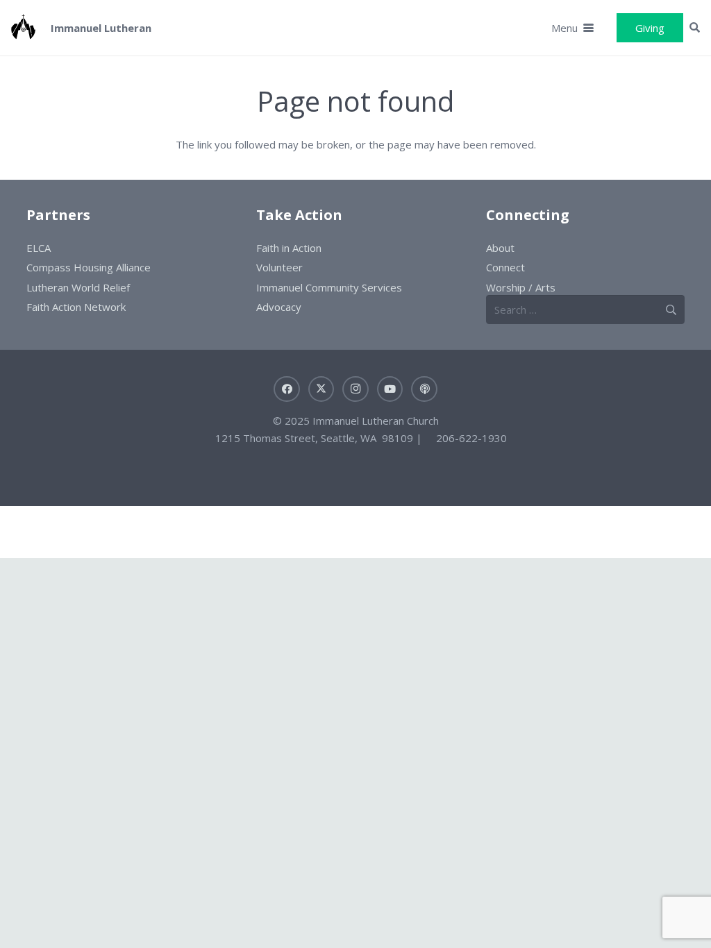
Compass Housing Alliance (88, 267)
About (500, 248)
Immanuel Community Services (329, 287)
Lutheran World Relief (78, 287)
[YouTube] (390, 389)
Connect (505, 267)
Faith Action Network (76, 307)
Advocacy (278, 307)
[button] (572, 27)
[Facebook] (287, 389)
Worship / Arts (520, 287)
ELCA (38, 248)
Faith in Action (288, 248)
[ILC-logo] (23, 28)
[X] (321, 389)
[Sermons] (424, 389)
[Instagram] (355, 389)
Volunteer (279, 267)
